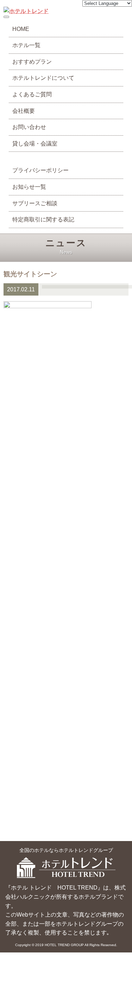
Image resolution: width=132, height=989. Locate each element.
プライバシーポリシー (40, 170)
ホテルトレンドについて (43, 78)
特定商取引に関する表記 (43, 219)
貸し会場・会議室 (34, 144)
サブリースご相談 (34, 203)
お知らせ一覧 (29, 187)
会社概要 (23, 111)
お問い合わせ (29, 127)
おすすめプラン (32, 62)
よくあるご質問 (32, 94)
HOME (20, 29)
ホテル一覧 (26, 45)
